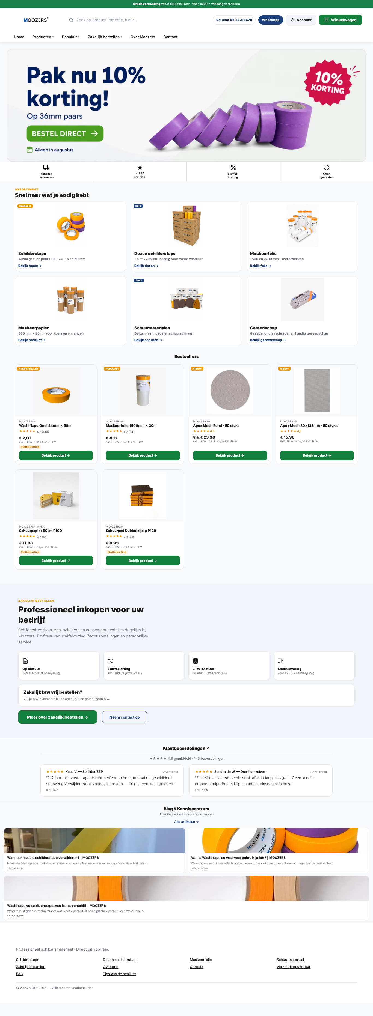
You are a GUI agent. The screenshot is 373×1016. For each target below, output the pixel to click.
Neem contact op (124, 717)
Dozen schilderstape (120, 959)
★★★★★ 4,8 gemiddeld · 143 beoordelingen (186, 758)
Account (304, 20)
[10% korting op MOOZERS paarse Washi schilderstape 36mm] (186, 105)
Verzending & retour (293, 966)
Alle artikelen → (186, 822)
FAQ (19, 974)
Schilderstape (27, 959)
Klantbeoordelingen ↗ (186, 748)
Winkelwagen (344, 19)
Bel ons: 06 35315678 (234, 20)
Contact (170, 37)
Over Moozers (143, 37)
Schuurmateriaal (290, 959)
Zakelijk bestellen (30, 966)
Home (19, 37)
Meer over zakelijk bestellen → (57, 717)
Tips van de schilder (119, 974)
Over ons (110, 966)
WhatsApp (271, 20)
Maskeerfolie (201, 959)
